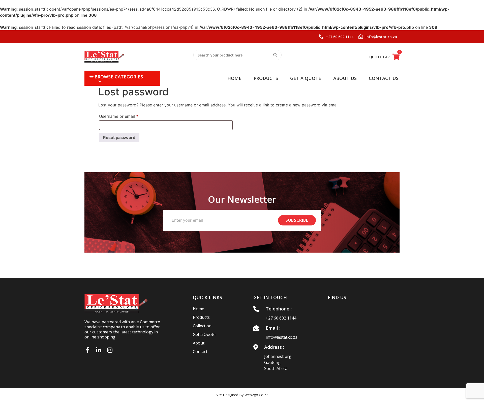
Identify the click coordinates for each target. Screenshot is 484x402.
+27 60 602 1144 (281, 318)
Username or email (127, 116)
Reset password (119, 137)
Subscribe (297, 220)
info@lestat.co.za (281, 337)
